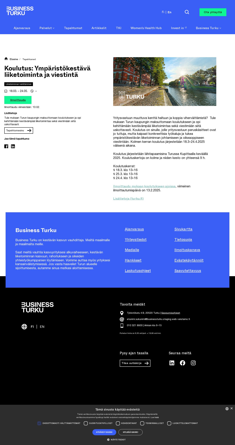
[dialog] (117, 425)
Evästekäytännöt (189, 260)
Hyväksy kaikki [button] (104, 432)
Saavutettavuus (187, 270)
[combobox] (227, 408)
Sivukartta (183, 229)
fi (163, 12)
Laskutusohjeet (138, 270)
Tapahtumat (29, 59)
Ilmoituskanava (187, 250)
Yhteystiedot (136, 239)
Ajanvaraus (134, 229)
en (169, 12)
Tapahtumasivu (15, 130)
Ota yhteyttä (213, 12)
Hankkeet (133, 260)
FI (32, 326)
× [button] (231, 408)
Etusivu (14, 59)
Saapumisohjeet (170, 313)
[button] (117, 439)
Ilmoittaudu (18, 100)
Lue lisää (155, 417)
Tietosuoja (183, 239)
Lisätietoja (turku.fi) (128, 198)
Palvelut (46, 28)
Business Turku (207, 28)
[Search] (187, 12)
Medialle (132, 250)
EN (42, 326)
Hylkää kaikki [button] (130, 432)
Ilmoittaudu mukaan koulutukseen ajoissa (144, 186)
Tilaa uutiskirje (131, 363)
